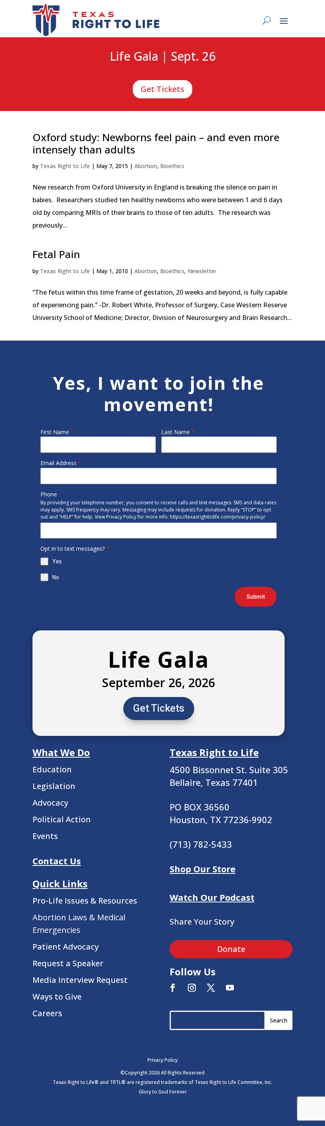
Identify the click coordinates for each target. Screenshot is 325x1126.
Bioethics (172, 166)
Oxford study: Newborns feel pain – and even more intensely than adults (155, 143)
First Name (57, 432)
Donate (231, 949)
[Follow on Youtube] (230, 988)
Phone (48, 494)
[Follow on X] (211, 988)
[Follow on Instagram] (192, 988)
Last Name (178, 432)
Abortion (145, 166)
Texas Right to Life (65, 166)
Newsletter (201, 271)
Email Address (60, 463)
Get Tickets (162, 89)
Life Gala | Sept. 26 (163, 56)
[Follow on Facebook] (173, 988)
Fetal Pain (56, 254)
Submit (256, 597)
